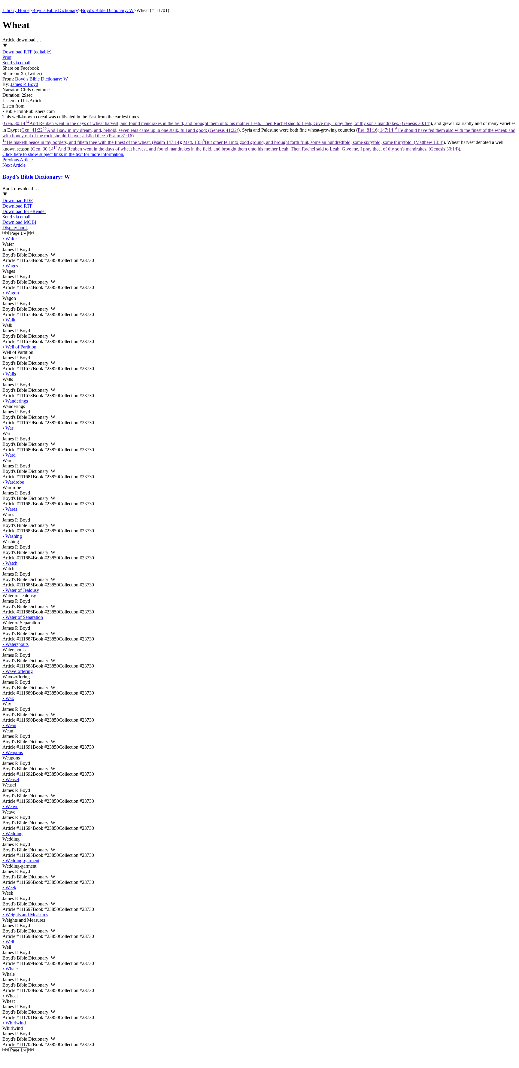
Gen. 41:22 (129, 130)
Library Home (15, 10)
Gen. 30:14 (217, 123)
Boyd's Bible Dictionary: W (107, 10)
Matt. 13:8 (313, 142)
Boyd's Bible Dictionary (55, 10)
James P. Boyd (24, 84)
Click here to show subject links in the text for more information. (63, 154)
